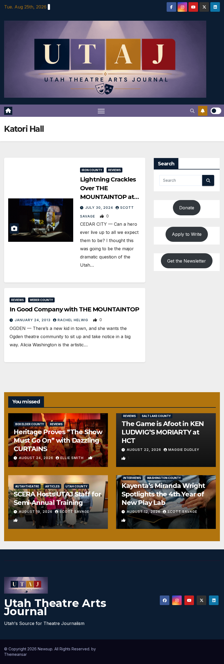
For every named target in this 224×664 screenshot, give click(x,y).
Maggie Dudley (183, 450)
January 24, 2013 (33, 320)
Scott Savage (74, 512)
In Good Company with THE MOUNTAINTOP (74, 309)
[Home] (8, 111)
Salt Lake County (156, 416)
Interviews (132, 478)
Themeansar (15, 654)
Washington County (164, 478)
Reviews (114, 170)
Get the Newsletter (186, 261)
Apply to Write (187, 234)
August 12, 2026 (144, 512)
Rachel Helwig (73, 320)
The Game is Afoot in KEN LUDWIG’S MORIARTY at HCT (163, 432)
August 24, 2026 (36, 458)
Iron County (92, 170)
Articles (52, 486)
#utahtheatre (27, 486)
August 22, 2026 (144, 450)
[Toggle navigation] (101, 110)
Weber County (41, 300)
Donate (186, 207)
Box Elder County (29, 424)
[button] (192, 111)
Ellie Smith (72, 458)
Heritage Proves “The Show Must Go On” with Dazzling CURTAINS (58, 440)
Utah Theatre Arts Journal (55, 607)
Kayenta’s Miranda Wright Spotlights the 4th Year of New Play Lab (163, 494)
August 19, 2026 (36, 512)
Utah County (76, 486)
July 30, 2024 (99, 208)
